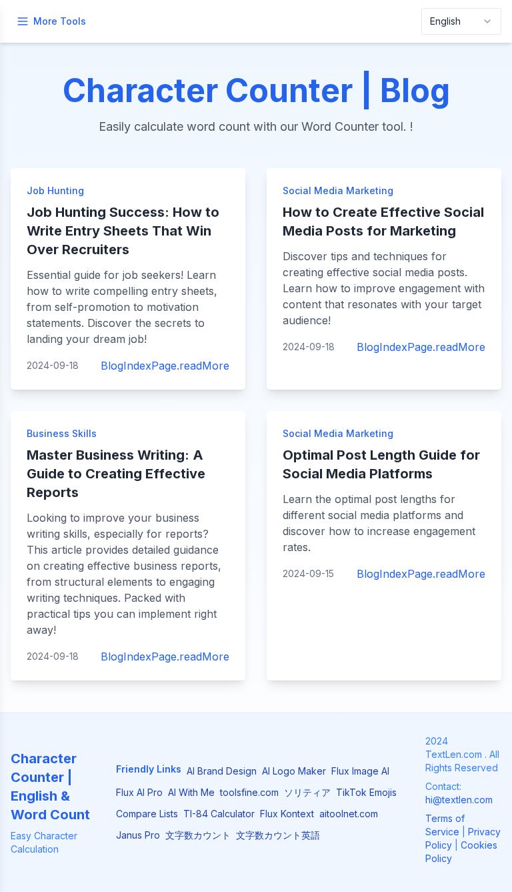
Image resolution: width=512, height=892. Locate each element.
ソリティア (307, 792)
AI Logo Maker (294, 771)
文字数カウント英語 (278, 835)
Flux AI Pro (139, 792)
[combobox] (461, 21)
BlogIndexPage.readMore (165, 365)
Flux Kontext (287, 813)
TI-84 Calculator (219, 813)
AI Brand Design (222, 771)
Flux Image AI (360, 771)
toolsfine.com (249, 792)
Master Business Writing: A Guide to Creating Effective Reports (116, 473)
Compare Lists (147, 813)
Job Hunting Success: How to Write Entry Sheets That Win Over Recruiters (123, 231)
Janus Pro (138, 835)
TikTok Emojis (366, 792)
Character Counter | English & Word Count (50, 787)
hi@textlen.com (459, 799)
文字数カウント (198, 835)
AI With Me (191, 792)
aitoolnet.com (348, 813)
